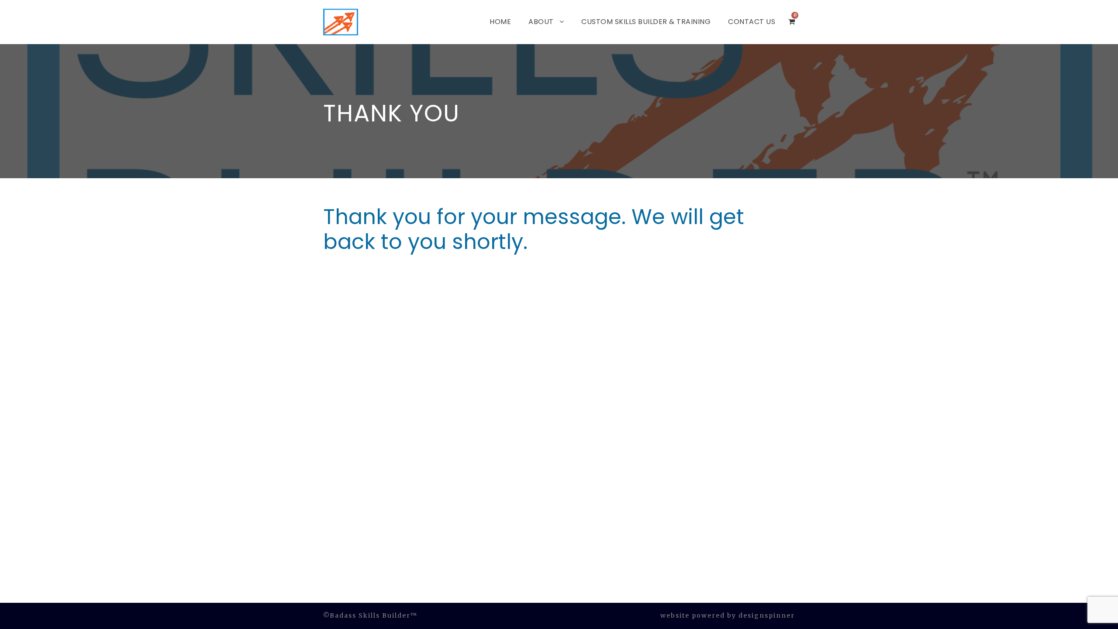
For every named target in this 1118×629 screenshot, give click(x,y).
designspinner (766, 615)
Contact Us (751, 22)
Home (500, 22)
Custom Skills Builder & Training (646, 22)
